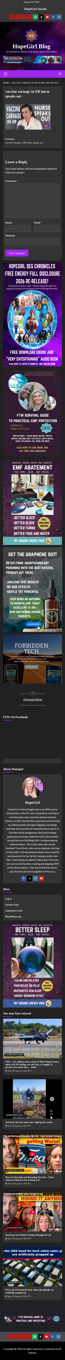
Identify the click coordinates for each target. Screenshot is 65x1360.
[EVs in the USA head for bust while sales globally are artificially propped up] (32, 1266)
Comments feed (13, 910)
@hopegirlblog (32, 699)
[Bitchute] (17, 17)
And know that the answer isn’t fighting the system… (29, 1122)
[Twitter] (29, 878)
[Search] (60, 74)
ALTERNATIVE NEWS (14, 1055)
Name (9, 222)
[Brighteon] (29, 17)
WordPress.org (13, 916)
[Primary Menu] (5, 74)
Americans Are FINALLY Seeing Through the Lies (28, 1235)
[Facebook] (53, 17)
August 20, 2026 (21, 1239)
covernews (49, 1348)
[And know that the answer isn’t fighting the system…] (32, 1099)
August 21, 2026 (21, 1071)
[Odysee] (23, 17)
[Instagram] (59, 17)
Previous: (24, 141)
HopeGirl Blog (31, 46)
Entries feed (12, 904)
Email (38, 222)
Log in (8, 898)
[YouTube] (41, 878)
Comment (11, 180)
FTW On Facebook (15, 717)
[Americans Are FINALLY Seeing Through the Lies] (32, 1211)
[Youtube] (47, 17)
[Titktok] (41, 17)
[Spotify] (35, 17)
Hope (9, 1071)
